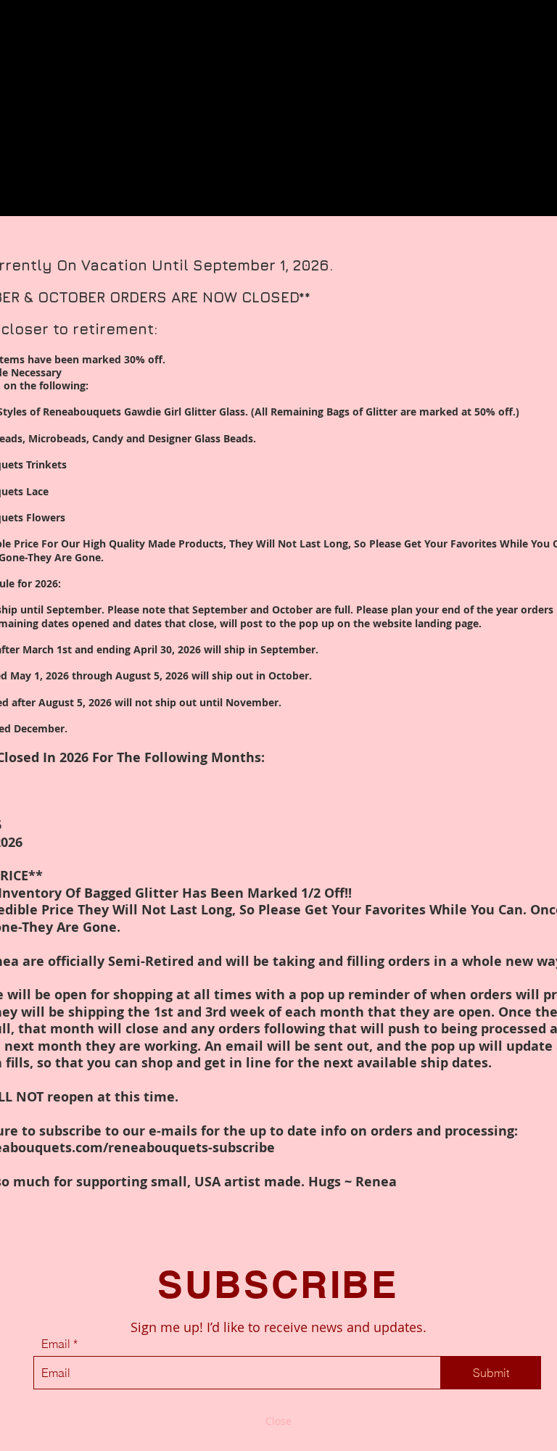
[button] (278, 1421)
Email (55, 1343)
